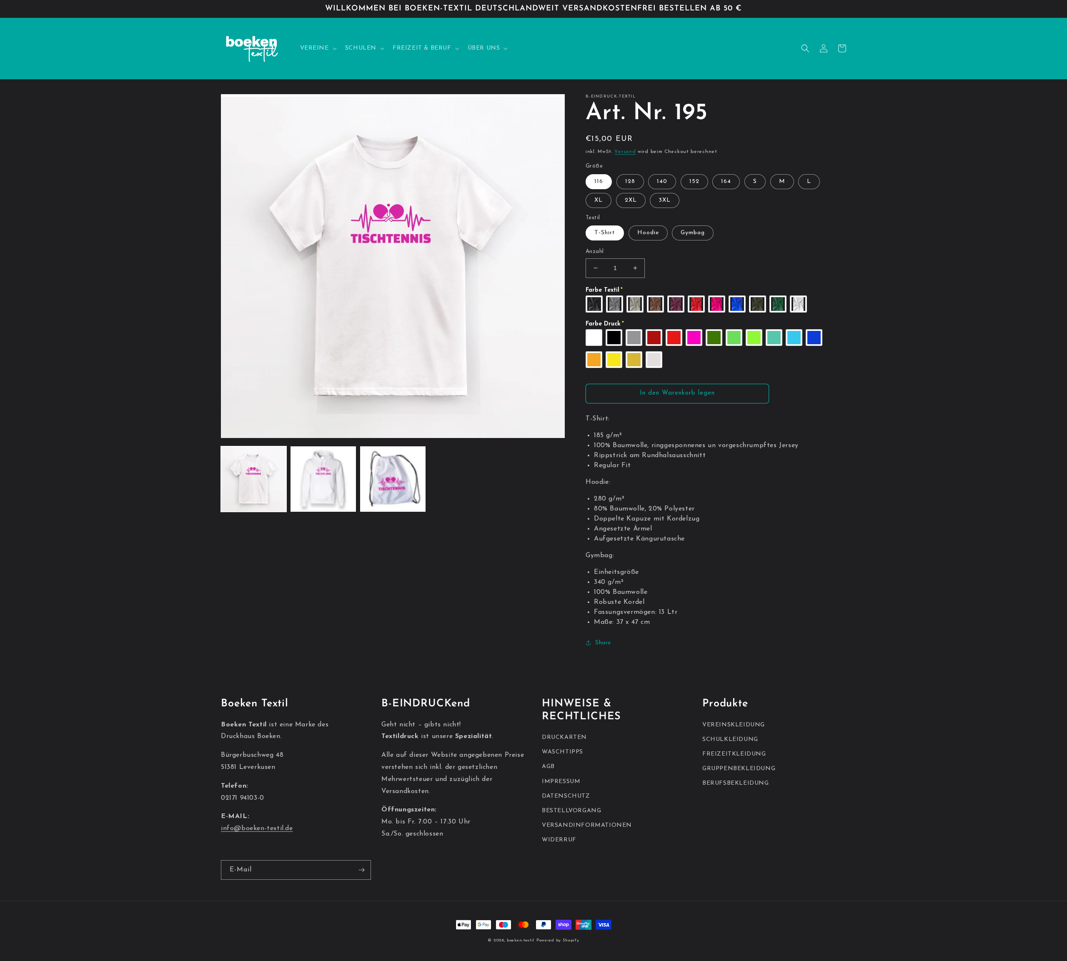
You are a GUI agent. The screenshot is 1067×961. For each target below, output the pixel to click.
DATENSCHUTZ (566, 796)
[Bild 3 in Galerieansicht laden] (393, 479)
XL (598, 200)
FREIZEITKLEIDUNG (734, 754)
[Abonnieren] (361, 870)
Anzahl (595, 251)
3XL (665, 200)
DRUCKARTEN (564, 737)
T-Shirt (604, 233)
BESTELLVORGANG (571, 811)
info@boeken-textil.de (257, 828)
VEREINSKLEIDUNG (733, 725)
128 (630, 181)
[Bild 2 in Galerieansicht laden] (323, 479)
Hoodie (648, 233)
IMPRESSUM (561, 781)
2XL (631, 200)
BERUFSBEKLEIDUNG (735, 783)
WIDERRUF (559, 840)
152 (694, 181)
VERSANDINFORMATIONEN (587, 825)
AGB (548, 766)
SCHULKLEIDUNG (730, 739)
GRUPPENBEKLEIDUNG (738, 769)
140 (662, 181)
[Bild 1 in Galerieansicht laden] (253, 479)
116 (598, 181)
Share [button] (603, 643)
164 (726, 181)
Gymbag (693, 233)
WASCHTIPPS (562, 752)
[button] (317, 48)
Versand (625, 151)
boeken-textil (520, 940)
